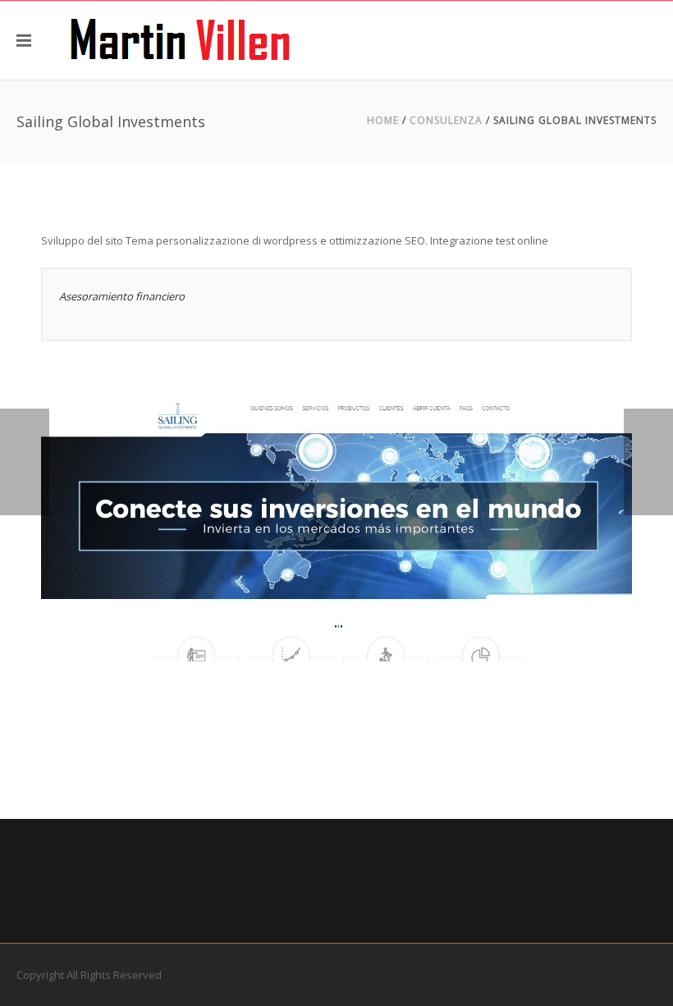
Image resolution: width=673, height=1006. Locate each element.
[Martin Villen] (180, 40)
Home (383, 120)
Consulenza (446, 120)
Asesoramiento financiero (122, 296)
